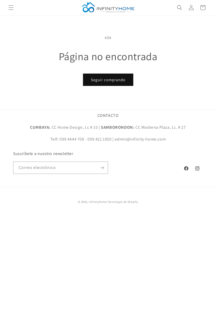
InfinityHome (98, 202)
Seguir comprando (108, 79)
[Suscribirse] (102, 168)
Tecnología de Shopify (122, 202)
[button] (11, 7)
